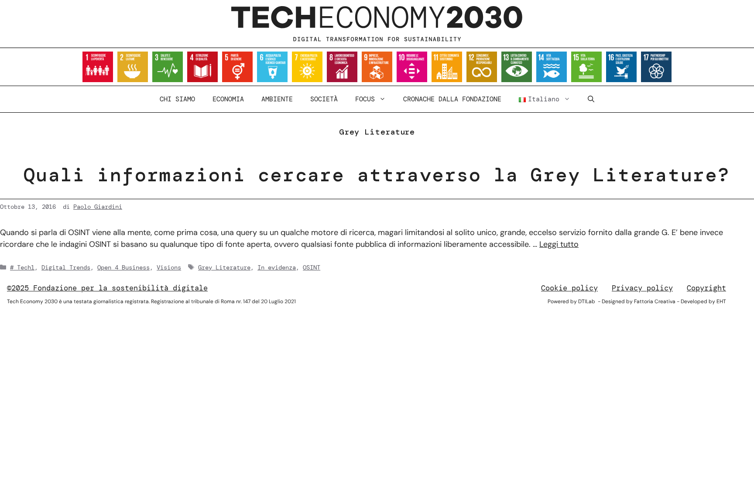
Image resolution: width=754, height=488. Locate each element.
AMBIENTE (277, 99)
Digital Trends (65, 267)
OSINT (311, 267)
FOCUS (365, 99)
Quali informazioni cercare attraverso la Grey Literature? (377, 174)
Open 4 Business (123, 267)
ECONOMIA (228, 99)
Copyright (706, 288)
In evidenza (276, 267)
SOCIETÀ (324, 99)
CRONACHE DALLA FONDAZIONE (452, 99)
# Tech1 (22, 267)
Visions (169, 267)
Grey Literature (224, 267)
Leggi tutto (559, 244)
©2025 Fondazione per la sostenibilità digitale (107, 288)
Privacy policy (642, 288)
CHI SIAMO (177, 99)
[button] (591, 99)
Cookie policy (569, 288)
